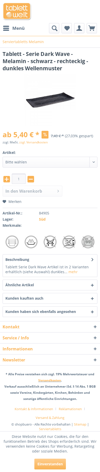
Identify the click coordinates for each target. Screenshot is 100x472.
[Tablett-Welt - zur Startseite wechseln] (17, 12)
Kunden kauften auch (24, 298)
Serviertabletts (50, 429)
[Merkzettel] (67, 28)
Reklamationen (70, 409)
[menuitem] (13, 28)
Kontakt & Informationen (34, 409)
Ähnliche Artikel (19, 284)
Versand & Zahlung (50, 417)
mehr (72, 271)
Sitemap (80, 424)
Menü (18, 28)
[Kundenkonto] (79, 28)
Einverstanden (50, 463)
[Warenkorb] (92, 28)
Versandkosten (49, 380)
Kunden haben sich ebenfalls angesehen (40, 311)
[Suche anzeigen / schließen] (54, 28)
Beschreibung (17, 259)
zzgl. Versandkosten (33, 142)
